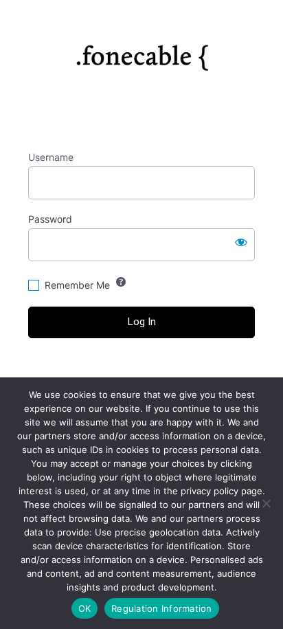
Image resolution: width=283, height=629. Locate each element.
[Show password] (241, 242)
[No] (266, 503)
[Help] (121, 282)
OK (84, 608)
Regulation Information (161, 608)
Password (50, 219)
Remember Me (77, 285)
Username (50, 157)
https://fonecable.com (142, 52)
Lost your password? (142, 373)
